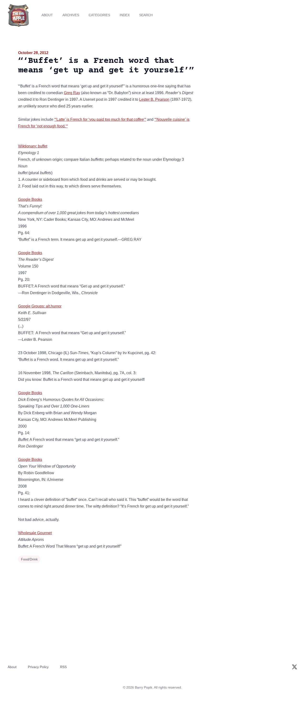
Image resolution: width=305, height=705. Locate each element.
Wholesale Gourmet (35, 533)
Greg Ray (72, 93)
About (47, 15)
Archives (70, 15)
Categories (99, 15)
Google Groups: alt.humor (39, 306)
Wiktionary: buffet (32, 146)
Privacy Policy (38, 667)
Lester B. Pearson (154, 99)
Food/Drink (29, 559)
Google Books (30, 199)
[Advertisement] (244, 86)
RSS (63, 667)
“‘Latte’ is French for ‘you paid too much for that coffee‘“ (100, 119)
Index (125, 15)
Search (146, 15)
